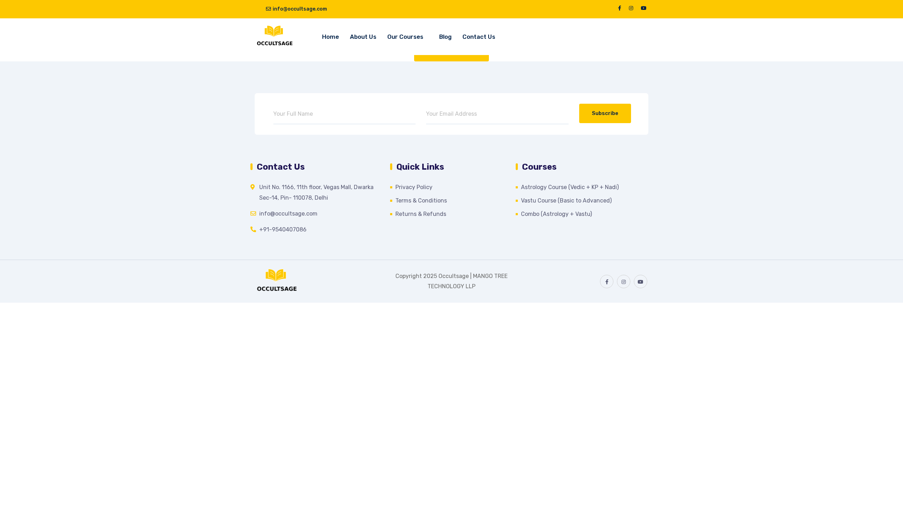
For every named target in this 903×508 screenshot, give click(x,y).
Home (330, 36)
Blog (445, 36)
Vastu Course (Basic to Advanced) (566, 200)
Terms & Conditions (421, 200)
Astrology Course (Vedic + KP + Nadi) (570, 187)
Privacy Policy (413, 187)
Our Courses (405, 36)
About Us (363, 36)
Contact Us (478, 36)
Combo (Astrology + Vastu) (556, 214)
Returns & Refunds (420, 214)
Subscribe (605, 113)
